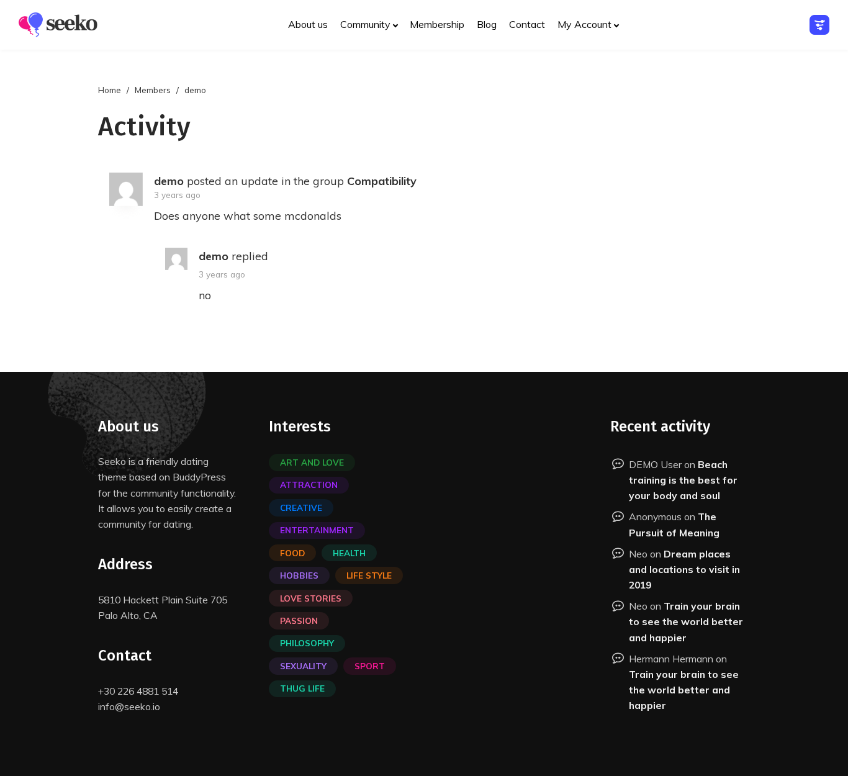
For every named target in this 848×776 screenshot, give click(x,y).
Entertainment (317, 530)
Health (349, 553)
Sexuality (303, 666)
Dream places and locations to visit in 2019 (684, 569)
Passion (299, 620)
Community (365, 24)
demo (169, 181)
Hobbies (299, 575)
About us (308, 24)
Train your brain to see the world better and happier (686, 621)
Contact (527, 24)
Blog (487, 24)
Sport (369, 666)
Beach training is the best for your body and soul (683, 480)
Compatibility (382, 181)
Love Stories (310, 598)
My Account (584, 24)
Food (292, 553)
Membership (437, 24)
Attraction (309, 484)
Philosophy (307, 643)
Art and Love (312, 462)
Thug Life (302, 688)
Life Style (369, 575)
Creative (301, 507)
